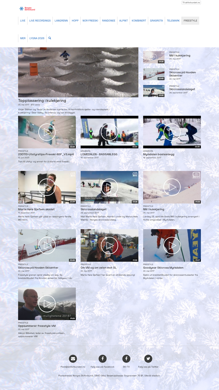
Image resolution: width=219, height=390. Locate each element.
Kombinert (139, 20)
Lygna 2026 (36, 38)
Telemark (173, 20)
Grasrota (156, 20)
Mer (22, 38)
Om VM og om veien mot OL (99, 268)
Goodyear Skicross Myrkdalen (163, 268)
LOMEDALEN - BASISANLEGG (99, 154)
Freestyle (190, 20)
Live (22, 20)
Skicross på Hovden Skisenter (38, 268)
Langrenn (61, 20)
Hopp (75, 20)
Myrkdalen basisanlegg (158, 154)
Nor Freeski (90, 20)
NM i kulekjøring (179, 55)
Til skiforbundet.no (191, 2)
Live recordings (40, 20)
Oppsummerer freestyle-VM (37, 326)
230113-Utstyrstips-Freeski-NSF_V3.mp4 (46, 154)
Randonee (108, 20)
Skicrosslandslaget (182, 89)
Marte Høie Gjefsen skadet (36, 209)
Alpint (123, 20)
